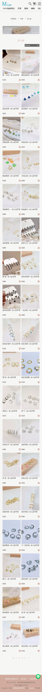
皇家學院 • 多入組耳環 (29, 444)
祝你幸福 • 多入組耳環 (29, 512)
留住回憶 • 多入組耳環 (29, 646)
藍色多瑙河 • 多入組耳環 (11, 344)
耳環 (19, 8)
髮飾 (26, 8)
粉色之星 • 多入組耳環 (29, 478)
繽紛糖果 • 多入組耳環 (11, 176)
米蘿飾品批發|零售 (19, 688)
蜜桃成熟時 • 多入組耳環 (30, 75)
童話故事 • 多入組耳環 (11, 109)
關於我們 (24, 679)
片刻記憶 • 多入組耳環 (29, 176)
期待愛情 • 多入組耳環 (11, 612)
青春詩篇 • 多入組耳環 (29, 142)
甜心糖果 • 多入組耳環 (11, 646)
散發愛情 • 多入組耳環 (11, 545)
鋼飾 (33, 8)
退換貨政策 (33, 679)
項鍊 (39, 8)
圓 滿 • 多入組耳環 (9, 277)
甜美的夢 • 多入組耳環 (29, 579)
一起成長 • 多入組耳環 (29, 310)
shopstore (31, 688)
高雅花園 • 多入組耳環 (11, 142)
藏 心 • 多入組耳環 (9, 579)
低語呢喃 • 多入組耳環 (11, 243)
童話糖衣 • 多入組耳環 (29, 109)
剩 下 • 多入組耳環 (28, 411)
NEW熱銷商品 (9, 8)
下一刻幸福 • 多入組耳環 (30, 545)
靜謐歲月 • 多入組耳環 (29, 209)
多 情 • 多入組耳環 (28, 612)
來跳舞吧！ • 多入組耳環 (11, 209)
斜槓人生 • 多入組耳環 (29, 243)
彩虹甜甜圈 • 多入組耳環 (30, 377)
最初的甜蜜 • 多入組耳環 (11, 310)
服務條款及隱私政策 (11, 679)
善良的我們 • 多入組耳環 (30, 277)
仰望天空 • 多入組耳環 (11, 444)
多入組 (29, 19)
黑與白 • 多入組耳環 (10, 411)
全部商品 (13, 19)
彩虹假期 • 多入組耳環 (29, 344)
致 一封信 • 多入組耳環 (11, 75)
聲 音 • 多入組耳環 (9, 377)
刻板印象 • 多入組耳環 (11, 512)
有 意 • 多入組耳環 (9, 478)
